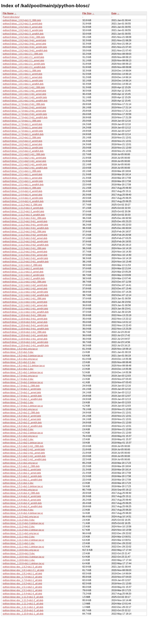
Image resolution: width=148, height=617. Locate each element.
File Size (86, 13)
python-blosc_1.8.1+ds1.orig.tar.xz (20, 359)
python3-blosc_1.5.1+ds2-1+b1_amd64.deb (25, 168)
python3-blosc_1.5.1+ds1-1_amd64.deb (23, 184)
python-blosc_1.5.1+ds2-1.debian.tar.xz (23, 442)
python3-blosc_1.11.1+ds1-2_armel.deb (23, 272)
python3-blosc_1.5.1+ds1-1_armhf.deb (22, 174)
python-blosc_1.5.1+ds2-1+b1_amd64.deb (24, 459)
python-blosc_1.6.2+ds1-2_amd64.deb (22, 426)
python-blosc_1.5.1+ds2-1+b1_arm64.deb (24, 456)
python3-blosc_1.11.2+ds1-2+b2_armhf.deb (25, 235)
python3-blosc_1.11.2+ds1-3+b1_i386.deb (24, 218)
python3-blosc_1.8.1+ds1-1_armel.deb (22, 77)
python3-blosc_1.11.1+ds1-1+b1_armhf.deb (25, 302)
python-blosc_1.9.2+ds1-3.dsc (18, 352)
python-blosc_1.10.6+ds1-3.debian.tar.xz (23, 557)
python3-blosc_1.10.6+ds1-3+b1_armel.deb (25, 322)
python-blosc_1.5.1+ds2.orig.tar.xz (20, 436)
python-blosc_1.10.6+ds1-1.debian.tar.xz (23, 563)
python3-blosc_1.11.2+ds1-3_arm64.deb (23, 211)
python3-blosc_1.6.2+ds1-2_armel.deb (22, 144)
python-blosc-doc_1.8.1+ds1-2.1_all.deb (23, 570)
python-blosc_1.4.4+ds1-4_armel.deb (22, 500)
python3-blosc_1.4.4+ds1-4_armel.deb (22, 194)
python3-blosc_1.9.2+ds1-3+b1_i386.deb (24, 37)
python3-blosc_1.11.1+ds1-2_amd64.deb (24, 278)
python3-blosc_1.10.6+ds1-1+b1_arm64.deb (25, 342)
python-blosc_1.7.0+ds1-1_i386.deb (21, 385)
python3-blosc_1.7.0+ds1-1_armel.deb (22, 127)
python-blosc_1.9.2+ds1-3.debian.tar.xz (23, 355)
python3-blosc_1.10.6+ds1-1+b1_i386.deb (24, 332)
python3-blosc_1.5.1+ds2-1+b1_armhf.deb (24, 158)
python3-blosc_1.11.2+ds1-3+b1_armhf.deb (25, 221)
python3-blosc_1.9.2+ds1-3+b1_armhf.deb (24, 40)
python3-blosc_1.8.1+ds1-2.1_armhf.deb (23, 57)
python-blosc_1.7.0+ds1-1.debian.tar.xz (23, 406)
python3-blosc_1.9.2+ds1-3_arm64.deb (23, 30)
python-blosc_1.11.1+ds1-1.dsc (19, 543)
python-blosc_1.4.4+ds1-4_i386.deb (21, 493)
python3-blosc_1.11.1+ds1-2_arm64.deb (23, 275)
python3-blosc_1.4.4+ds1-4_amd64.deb (23, 201)
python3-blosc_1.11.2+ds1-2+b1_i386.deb (24, 248)
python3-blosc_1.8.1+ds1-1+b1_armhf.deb (24, 91)
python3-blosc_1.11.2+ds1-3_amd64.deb (24, 215)
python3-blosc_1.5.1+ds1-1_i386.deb (22, 171)
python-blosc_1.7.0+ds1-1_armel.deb (22, 392)
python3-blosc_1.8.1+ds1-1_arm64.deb (23, 80)
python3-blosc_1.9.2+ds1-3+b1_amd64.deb (25, 50)
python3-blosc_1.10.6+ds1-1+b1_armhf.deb (25, 335)
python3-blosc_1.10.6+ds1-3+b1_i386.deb (24, 315)
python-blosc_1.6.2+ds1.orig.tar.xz (20, 409)
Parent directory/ (11, 17)
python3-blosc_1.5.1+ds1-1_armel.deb (22, 178)
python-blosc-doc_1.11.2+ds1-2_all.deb (23, 600)
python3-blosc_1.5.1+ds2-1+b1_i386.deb (24, 154)
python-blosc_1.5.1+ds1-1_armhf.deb (22, 469)
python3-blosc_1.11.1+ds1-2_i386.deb (22, 265)
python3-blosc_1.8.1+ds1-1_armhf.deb (22, 74)
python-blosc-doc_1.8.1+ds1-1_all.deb (22, 573)
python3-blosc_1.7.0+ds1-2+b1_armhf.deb (24, 107)
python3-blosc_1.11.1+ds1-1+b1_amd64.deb (26, 312)
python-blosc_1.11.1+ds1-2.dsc (19, 536)
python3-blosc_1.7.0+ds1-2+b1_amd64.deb (25, 117)
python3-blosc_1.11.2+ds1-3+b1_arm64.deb (25, 225)
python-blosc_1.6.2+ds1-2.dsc (18, 429)
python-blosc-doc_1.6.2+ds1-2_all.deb (22, 583)
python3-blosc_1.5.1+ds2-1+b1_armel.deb (24, 161)
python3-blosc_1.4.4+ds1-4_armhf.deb (22, 191)
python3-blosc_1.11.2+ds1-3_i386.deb (22, 204)
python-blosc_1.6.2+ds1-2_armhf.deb (22, 416)
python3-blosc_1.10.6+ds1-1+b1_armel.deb (25, 339)
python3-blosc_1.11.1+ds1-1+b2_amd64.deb (26, 295)
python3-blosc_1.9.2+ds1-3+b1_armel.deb (24, 44)
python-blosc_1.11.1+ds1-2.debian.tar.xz (23, 540)
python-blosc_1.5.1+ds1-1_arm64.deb (22, 476)
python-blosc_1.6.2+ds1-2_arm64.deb (22, 422)
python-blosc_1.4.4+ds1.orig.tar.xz (20, 489)
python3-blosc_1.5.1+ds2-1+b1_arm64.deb (25, 164)
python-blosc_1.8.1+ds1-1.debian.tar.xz (23, 372)
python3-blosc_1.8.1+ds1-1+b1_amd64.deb (25, 100)
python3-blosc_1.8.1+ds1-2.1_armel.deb (23, 60)
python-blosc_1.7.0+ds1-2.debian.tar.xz (23, 382)
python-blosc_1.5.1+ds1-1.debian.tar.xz (23, 486)
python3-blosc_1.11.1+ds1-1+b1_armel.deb (25, 305)
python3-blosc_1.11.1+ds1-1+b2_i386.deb (24, 282)
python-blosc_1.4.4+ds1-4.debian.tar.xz (23, 513)
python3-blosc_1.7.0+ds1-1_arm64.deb (23, 131)
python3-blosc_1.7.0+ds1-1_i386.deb (22, 121)
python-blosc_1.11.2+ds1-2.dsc (19, 526)
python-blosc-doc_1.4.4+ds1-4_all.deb (22, 593)
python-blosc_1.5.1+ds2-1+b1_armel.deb (24, 453)
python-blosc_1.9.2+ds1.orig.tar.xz (20, 349)
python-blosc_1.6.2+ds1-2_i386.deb (21, 412)
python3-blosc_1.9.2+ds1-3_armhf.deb (22, 23)
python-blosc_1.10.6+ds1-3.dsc (19, 553)
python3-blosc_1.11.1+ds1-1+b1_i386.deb (24, 298)
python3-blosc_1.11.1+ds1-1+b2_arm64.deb (25, 292)
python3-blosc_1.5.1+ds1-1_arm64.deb (23, 181)
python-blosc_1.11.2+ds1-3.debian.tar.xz (23, 523)
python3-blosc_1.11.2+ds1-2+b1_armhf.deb (25, 251)
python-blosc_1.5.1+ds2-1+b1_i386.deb (23, 446)
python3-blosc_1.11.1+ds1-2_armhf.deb (23, 268)
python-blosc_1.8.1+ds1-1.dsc (18, 369)
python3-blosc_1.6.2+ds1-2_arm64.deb (23, 147)
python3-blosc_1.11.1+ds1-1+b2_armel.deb (25, 288)
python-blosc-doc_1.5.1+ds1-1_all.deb (22, 590)
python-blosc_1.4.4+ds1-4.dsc (18, 510)
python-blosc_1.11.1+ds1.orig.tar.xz (21, 533)
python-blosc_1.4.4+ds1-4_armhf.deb (22, 496)
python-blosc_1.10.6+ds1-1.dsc (19, 560)
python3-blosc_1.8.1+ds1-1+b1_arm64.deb (25, 97)
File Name (8, 13)
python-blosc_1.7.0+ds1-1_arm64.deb (22, 396)
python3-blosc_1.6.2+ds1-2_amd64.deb (23, 151)
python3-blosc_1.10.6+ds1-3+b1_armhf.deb (25, 319)
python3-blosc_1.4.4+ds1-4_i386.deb (22, 188)
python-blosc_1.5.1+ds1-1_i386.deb (21, 466)
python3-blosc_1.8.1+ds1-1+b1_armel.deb (24, 94)
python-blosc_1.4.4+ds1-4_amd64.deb (22, 506)
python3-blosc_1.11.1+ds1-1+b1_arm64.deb (25, 308)
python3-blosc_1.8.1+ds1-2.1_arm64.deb (24, 64)
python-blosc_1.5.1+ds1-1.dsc (18, 483)
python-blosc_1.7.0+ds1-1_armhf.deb (22, 389)
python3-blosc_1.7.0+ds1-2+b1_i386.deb (24, 104)
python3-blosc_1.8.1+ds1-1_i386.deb (22, 70)
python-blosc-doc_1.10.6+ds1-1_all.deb (23, 614)
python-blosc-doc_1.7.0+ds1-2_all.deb (22, 577)
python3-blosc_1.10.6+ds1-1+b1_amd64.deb (26, 345)
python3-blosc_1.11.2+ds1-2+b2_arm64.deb (25, 241)
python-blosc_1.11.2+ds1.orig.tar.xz (21, 516)
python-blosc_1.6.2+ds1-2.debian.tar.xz (23, 432)
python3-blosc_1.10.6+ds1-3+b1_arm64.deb (25, 325)
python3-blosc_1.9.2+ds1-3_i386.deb (22, 20)
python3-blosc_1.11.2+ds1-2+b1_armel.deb (25, 255)
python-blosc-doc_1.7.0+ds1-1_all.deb (22, 580)
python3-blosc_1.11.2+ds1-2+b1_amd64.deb (26, 261)
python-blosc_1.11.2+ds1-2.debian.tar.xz (23, 530)
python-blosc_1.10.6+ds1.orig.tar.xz (21, 550)
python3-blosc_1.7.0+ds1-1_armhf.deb (22, 124)
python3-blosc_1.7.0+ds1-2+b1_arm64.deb (25, 114)
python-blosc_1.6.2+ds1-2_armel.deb (22, 419)
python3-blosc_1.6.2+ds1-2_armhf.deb (22, 141)
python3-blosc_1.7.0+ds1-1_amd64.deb (23, 134)
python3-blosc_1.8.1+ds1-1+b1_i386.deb (24, 87)
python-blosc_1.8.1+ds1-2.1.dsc (19, 362)
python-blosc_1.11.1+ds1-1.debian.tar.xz (23, 546)
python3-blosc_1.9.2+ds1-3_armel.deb (22, 27)
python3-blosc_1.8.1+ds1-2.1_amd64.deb (24, 67)
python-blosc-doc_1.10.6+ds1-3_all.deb (23, 610)
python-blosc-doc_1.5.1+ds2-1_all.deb (22, 587)
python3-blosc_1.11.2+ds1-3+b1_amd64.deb (26, 228)
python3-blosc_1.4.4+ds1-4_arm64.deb (23, 198)
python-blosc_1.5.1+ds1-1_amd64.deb (22, 479)
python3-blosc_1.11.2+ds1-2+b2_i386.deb (24, 231)
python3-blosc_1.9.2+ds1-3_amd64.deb (23, 34)
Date (113, 13)
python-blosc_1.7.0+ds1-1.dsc (18, 402)
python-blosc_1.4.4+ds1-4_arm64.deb (22, 503)
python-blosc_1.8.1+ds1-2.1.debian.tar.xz (24, 365)
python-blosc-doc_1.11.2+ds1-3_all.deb (23, 597)
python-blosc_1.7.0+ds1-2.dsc (18, 379)
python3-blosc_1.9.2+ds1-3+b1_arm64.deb (25, 47)
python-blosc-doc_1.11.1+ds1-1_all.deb (23, 607)
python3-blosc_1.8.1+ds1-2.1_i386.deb (23, 54)
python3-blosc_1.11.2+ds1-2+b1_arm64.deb (25, 258)
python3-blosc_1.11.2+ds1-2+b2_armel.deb (25, 238)
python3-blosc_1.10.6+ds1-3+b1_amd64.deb (26, 329)
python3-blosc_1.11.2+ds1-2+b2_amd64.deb (26, 245)
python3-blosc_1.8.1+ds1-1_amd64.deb (23, 84)
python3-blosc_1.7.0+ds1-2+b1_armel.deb (24, 111)
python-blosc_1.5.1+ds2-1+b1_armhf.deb (24, 449)
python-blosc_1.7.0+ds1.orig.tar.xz (20, 376)
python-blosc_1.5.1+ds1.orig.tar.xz (20, 463)
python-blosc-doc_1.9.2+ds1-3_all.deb (22, 567)
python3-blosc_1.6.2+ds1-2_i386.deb (22, 137)
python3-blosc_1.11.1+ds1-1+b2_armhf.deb (25, 285)
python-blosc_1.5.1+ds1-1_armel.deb (22, 473)
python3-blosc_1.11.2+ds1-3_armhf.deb (23, 208)
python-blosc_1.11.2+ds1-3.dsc (19, 520)
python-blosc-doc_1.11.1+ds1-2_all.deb (23, 603)
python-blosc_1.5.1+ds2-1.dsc (18, 439)
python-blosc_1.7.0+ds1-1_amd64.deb (22, 399)
